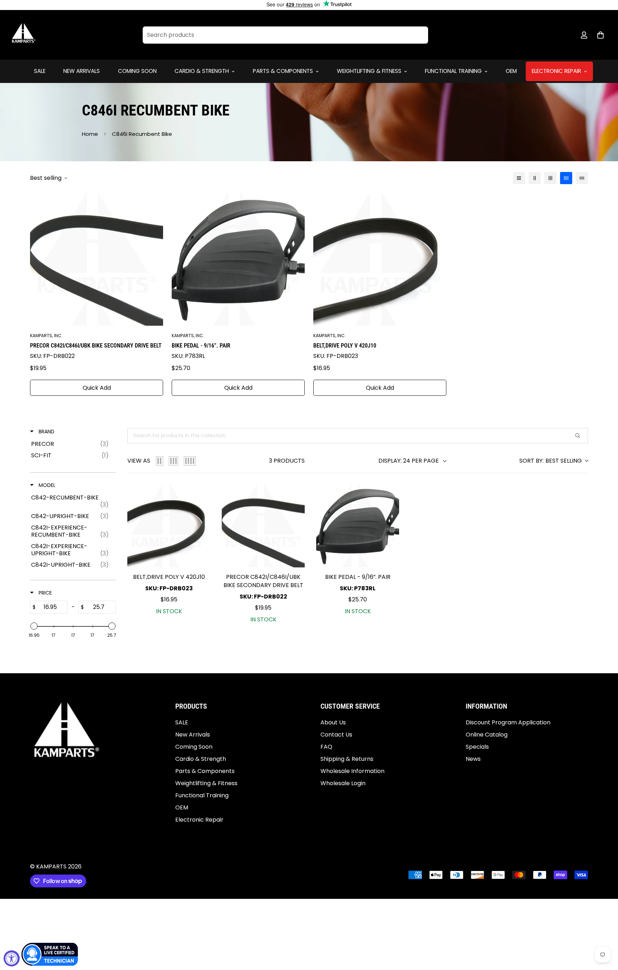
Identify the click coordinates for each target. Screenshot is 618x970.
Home (90, 134)
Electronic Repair (556, 71)
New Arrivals (81, 71)
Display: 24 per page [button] (408, 461)
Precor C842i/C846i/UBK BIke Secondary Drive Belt (96, 345)
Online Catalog (486, 735)
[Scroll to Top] (604, 931)
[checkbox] (71, 444)
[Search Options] (580, 435)
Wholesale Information (352, 771)
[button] (600, 35)
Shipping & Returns (346, 759)
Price (44, 592)
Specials (477, 747)
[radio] (159, 461)
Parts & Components (283, 71)
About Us (333, 723)
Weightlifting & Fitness (369, 71)
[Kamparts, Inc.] (24, 35)
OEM (511, 71)
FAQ (326, 747)
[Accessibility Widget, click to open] (12, 958)
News (473, 759)
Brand (45, 431)
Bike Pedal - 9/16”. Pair (201, 345)
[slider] (34, 626)
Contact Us (336, 735)
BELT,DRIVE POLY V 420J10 (344, 345)
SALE (39, 71)
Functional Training (453, 71)
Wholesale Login (343, 783)
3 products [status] (287, 461)
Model (46, 485)
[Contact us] (50, 954)
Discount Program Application (508, 723)
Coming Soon (137, 71)
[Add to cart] (199, 497)
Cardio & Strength (202, 71)
